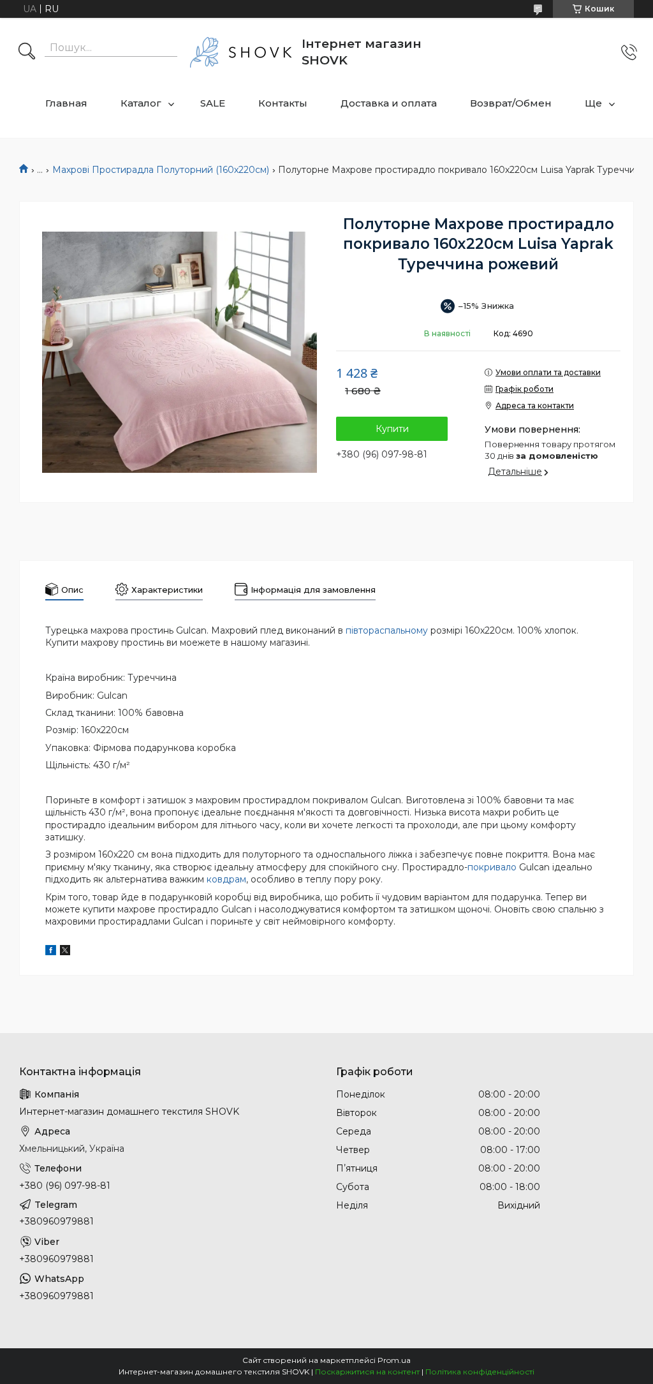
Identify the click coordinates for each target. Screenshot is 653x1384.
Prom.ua (394, 1360)
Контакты (282, 103)
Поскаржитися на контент (367, 1371)
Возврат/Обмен (511, 103)
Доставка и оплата (389, 103)
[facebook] (50, 952)
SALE (212, 103)
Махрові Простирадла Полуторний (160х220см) (160, 169)
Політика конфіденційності (479, 1371)
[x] (65, 952)
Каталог (141, 103)
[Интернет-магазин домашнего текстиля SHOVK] (241, 52)
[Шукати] (27, 52)
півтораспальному (387, 630)
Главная (66, 103)
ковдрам (226, 879)
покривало (492, 867)
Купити (392, 429)
